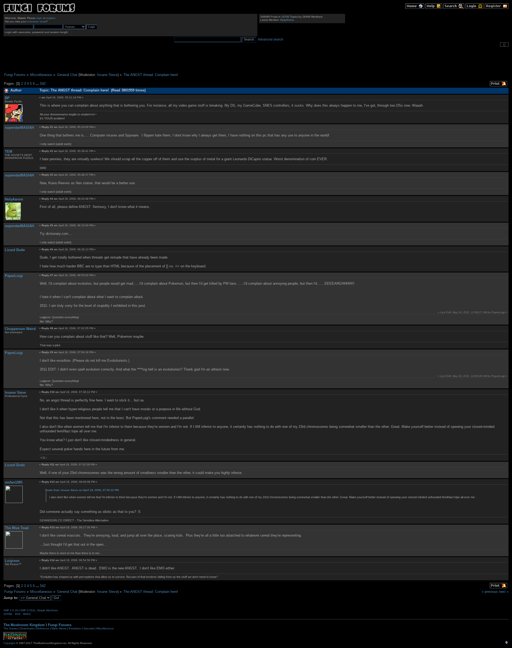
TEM (8, 152)
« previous (490, 592)
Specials (88, 628)
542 (43, 84)
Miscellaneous (105, 628)
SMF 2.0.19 (10, 610)
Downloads (27, 628)
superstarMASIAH (19, 128)
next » (504, 592)
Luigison (12, 561)
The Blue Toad (17, 528)
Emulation (75, 628)
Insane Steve (107, 75)
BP (7, 98)
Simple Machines (47, 610)
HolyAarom (14, 199)
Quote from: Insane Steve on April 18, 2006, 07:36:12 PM (82, 490)
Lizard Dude (15, 250)
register (50, 18)
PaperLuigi (14, 276)
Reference (42, 628)
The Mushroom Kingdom (24, 625)
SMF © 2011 (27, 610)
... (38, 84)
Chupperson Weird (20, 329)
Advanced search (270, 39)
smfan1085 (13, 482)
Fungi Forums (59, 625)
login (39, 18)
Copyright (9, 643)
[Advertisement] (256, 60)
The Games (10, 628)
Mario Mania (58, 628)
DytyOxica (287, 19)
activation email (36, 21)
